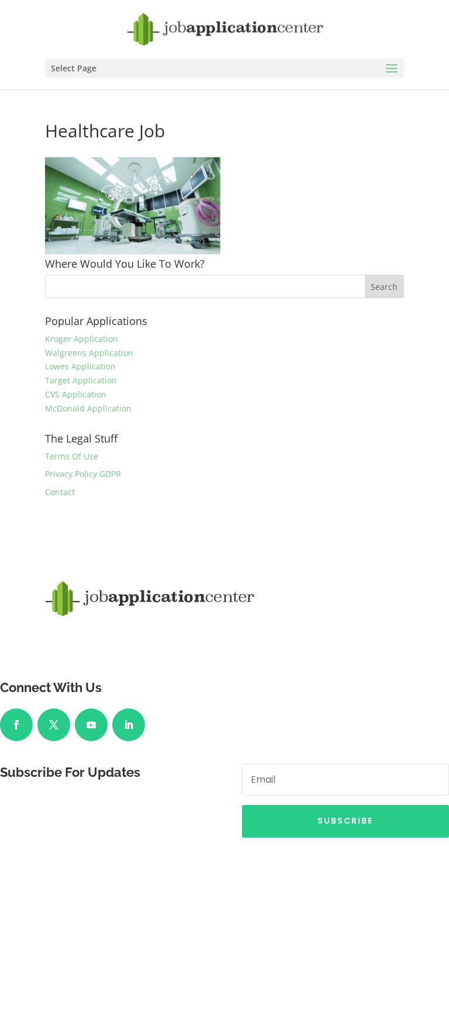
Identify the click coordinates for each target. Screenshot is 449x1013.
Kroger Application (81, 338)
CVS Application (75, 394)
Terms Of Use (71, 456)
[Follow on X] (53, 724)
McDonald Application (88, 408)
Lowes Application (80, 366)
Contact (60, 491)
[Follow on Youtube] (91, 724)
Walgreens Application (89, 352)
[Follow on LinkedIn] (128, 724)
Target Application (81, 380)
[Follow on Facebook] (16, 724)
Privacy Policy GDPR (83, 473)
